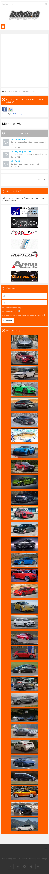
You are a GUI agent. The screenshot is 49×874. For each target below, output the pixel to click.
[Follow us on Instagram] (24, 866)
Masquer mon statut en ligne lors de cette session (23, 315)
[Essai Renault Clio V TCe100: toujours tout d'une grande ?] (24, 357)
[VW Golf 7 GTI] (24, 622)
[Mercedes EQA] (24, 544)
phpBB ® (16, 858)
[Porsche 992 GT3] (24, 451)
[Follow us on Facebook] (11, 866)
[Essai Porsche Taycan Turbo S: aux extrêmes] (24, 420)
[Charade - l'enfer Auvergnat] (24, 762)
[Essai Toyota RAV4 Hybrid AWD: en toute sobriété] (24, 466)
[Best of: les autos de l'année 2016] (24, 637)
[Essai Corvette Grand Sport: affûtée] (24, 591)
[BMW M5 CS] (24, 529)
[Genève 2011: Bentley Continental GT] (24, 793)
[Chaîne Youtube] (38, 866)
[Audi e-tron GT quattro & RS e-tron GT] (24, 404)
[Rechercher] (40, 4)
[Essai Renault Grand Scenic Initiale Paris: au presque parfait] (24, 777)
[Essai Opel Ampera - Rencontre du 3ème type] (24, 746)
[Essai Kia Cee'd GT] (24, 669)
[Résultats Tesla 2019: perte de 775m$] (24, 435)
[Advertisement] (24, 60)
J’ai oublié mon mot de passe (14, 307)
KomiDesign (42, 858)
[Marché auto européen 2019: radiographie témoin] (24, 373)
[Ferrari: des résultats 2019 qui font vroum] (24, 342)
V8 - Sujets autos (19, 139)
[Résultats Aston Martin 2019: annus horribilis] (24, 497)
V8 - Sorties (16, 161)
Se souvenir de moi (10, 311)
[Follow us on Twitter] (17, 866)
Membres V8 (11, 123)
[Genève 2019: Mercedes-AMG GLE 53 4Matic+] (24, 684)
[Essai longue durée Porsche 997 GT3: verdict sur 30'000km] (24, 606)
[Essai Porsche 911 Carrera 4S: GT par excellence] (24, 731)
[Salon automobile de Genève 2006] (24, 575)
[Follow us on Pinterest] (31, 866)
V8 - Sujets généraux (21, 151)
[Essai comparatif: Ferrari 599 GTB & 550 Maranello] (24, 715)
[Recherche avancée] (45, 4)
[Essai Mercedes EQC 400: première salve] (24, 700)
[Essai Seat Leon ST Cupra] (24, 824)
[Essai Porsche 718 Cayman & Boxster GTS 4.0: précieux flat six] (24, 389)
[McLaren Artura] (24, 482)
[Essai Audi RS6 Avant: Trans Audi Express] (24, 809)
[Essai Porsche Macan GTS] (24, 513)
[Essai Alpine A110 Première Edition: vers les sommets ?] (24, 560)
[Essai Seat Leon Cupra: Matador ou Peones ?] (24, 653)
